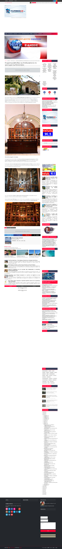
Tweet (10, 235)
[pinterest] (47, 547)
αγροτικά (55, 378)
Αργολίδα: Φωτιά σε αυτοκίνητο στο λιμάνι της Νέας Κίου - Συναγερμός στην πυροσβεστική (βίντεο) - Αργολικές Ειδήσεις (49, 67)
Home (6, 33)
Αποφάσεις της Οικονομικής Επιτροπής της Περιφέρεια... (50, 456)
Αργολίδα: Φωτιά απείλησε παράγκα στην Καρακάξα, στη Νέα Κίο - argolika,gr (55, 66)
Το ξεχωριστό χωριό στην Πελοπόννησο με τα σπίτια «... (51, 439)
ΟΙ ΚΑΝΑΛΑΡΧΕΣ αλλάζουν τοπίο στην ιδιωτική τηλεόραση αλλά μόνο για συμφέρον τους (49, 300)
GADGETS (40, 33)
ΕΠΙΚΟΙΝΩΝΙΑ (7, 36)
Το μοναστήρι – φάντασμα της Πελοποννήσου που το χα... (50, 483)
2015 (44, 492)
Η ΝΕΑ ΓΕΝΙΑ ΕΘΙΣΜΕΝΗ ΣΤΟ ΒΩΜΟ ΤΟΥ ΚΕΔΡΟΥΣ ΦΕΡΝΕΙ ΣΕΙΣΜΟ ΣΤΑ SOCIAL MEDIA (49, 311)
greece (47, 372)
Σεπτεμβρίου (46, 418)
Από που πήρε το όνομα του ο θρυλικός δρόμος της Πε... (50, 474)
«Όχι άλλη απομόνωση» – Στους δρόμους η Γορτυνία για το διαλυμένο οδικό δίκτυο (22, 260)
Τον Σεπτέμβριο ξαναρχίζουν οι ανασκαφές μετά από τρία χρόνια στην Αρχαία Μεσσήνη (49, 241)
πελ (48, 381)
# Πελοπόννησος (13, 227)
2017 (44, 490)
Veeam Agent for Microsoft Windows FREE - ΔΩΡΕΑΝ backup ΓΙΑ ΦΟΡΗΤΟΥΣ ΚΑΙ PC (48, 317)
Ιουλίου (45, 420)
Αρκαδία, (19, 66)
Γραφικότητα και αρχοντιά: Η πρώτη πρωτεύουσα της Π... (49, 466)
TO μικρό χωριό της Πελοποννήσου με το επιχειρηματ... (50, 461)
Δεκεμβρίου (45, 415)
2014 (44, 493)
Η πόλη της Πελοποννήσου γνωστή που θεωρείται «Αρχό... (50, 432)
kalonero (51, 372)
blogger (10, 286)
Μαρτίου (45, 423)
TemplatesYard (12, 547)
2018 (44, 489)
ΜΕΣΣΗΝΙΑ (15, 33)
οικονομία (45, 381)
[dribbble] (50, 547)
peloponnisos (17, 2)
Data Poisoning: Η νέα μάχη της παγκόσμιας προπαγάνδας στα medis (48, 302)
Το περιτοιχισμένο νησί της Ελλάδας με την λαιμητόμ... (50, 440)
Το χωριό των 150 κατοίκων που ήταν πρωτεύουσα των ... (49, 430)
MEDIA (31, 33)
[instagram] (55, 547)
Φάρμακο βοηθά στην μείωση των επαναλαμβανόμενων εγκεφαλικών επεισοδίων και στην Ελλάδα (49, 285)
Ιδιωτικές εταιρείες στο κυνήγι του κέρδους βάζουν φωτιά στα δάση (49, 303)
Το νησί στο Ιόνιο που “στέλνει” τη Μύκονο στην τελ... (50, 435)
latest (55, 372)
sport (47, 375)
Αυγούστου (45, 419)
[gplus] (45, 547)
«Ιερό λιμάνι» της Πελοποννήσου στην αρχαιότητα (49, 450)
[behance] (53, 547)
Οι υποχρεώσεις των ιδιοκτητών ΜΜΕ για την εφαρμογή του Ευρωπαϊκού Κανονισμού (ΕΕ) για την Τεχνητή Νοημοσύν (49, 305)
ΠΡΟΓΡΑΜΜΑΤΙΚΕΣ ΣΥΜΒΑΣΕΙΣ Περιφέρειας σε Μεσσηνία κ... (50, 452)
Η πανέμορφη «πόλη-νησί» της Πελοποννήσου (48, 462)
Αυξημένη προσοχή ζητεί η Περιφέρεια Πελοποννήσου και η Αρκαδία (48, 104)
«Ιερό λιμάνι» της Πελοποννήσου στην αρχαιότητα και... (49, 464)
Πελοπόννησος (13, 60)
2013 (44, 494)
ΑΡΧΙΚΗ (6, 0)
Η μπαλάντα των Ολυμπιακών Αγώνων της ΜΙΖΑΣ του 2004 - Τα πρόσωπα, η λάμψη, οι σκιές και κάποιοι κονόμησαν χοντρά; (49, 298)
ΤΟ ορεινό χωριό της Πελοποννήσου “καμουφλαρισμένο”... (49, 467)
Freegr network (49, 324)
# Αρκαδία (8, 227)
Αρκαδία (8, 60)
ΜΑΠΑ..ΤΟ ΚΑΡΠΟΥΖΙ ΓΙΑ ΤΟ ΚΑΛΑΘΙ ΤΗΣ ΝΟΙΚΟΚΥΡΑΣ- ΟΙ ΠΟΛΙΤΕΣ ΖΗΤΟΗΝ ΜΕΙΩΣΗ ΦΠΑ (51, 396)
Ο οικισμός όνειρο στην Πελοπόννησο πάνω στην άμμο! (50, 447)
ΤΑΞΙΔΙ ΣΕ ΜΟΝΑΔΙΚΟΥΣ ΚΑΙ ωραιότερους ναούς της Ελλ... (50, 445)
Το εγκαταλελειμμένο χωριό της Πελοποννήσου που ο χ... (48, 479)
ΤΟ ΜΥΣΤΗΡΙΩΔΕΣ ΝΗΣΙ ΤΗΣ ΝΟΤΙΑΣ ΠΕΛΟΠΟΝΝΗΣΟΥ (49, 478)
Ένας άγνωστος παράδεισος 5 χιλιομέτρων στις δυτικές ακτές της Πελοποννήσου (51, 205)
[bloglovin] (48, 547)
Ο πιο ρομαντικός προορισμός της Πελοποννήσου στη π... (49, 472)
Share (19, 235)
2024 (44, 413)
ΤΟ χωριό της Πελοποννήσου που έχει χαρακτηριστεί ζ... (49, 457)
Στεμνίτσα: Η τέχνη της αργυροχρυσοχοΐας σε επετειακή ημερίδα (49, 107)
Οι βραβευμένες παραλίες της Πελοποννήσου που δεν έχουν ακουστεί (22, 257)
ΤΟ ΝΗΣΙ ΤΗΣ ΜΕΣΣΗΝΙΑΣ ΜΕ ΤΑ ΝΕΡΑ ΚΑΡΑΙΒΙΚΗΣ (50, 471)
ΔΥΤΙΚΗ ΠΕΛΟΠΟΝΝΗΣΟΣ (47, 33)
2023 (44, 414)
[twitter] (55, 1)
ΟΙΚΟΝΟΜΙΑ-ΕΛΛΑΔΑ (25, 33)
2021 (44, 486)
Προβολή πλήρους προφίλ (46, 328)
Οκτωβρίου (45, 417)
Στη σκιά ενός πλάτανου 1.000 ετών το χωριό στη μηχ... (50, 434)
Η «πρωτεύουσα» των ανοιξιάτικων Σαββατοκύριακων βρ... (49, 425)
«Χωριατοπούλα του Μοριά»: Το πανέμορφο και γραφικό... (50, 476)
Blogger (20, 547)
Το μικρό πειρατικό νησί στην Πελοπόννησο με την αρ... (50, 469)
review (44, 375)
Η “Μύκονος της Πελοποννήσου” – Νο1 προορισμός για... (50, 437)
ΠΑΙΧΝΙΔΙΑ (35, 33)
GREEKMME (14, 240)
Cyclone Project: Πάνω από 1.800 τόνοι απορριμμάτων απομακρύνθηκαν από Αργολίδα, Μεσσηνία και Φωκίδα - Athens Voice (44, 68)
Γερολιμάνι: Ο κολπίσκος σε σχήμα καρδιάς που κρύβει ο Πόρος (51, 196)
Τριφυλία (50, 378)
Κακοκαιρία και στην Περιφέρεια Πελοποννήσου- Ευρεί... (48, 449)
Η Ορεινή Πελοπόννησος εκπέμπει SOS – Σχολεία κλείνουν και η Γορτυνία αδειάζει (49, 101)
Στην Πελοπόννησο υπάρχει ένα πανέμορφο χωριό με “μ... (50, 442)
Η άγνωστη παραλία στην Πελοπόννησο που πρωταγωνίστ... (50, 428)
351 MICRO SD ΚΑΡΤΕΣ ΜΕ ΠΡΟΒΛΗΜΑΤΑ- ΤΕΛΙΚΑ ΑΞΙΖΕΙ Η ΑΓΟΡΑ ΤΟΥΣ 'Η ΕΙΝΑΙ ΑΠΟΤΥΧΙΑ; (49, 313)
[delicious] (56, 547)
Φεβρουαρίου (46, 484)
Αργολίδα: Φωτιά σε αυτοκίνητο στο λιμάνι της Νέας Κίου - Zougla (44, 83)
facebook (34, 286)
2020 (44, 487)
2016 (44, 491)
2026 (44, 411)
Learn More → (42, 506)
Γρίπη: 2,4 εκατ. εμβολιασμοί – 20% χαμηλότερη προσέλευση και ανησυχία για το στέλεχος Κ (49, 287)
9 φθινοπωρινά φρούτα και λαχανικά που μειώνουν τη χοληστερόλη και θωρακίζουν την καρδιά (49, 290)
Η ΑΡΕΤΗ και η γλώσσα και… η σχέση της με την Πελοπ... (50, 454)
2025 (44, 412)
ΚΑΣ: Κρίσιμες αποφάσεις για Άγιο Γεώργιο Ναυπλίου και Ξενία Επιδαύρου (21, 264)
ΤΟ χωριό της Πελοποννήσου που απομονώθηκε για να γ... (49, 481)
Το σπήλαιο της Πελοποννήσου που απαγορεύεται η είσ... (49, 427)
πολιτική (51, 381)
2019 (44, 488)
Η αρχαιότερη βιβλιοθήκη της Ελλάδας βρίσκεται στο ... (49, 459)
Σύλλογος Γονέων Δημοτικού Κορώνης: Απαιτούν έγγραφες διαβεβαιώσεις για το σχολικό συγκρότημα (49, 246)
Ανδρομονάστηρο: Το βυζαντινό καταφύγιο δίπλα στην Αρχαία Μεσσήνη (29, 2)
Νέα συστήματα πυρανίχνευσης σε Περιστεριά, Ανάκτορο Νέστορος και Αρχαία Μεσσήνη (49, 244)
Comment (37, 235)
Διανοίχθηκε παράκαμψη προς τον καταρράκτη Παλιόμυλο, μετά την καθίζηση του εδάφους (49, 242)
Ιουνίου (45, 421)
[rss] (56, 1)
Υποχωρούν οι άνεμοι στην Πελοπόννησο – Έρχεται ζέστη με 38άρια (51, 214)
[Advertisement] (43, 24)
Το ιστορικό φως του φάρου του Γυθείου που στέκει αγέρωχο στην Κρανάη (34, 257)
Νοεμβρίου (45, 416)
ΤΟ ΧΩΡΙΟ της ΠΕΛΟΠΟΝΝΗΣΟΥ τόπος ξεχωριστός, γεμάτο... (49, 444)
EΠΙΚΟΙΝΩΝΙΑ (11, 0)
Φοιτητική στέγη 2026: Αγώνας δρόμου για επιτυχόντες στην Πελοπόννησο (51, 178)
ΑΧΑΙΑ (16, 0)
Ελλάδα (54, 375)
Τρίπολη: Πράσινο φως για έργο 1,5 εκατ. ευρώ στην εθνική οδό (49, 105)
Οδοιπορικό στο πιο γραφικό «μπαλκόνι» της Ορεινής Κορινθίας (51, 187)
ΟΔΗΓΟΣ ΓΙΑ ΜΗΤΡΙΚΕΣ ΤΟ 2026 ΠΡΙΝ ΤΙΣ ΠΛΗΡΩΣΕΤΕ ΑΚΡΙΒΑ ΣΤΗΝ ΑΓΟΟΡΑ (48, 315)
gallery (44, 372)
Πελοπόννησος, (23, 66)
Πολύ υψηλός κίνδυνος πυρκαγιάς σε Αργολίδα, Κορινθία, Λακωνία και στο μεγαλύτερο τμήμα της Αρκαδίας (52, 405)
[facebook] (53, 1)
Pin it (28, 235)
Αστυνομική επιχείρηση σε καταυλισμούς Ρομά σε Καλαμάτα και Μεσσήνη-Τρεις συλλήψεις (49, 239)
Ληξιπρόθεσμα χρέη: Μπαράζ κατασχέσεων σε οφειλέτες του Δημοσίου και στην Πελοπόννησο (51, 401)
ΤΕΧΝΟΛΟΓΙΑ (10, 33)
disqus (22, 286)
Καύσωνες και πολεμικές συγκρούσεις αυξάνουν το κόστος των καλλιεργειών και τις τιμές (49, 102)
